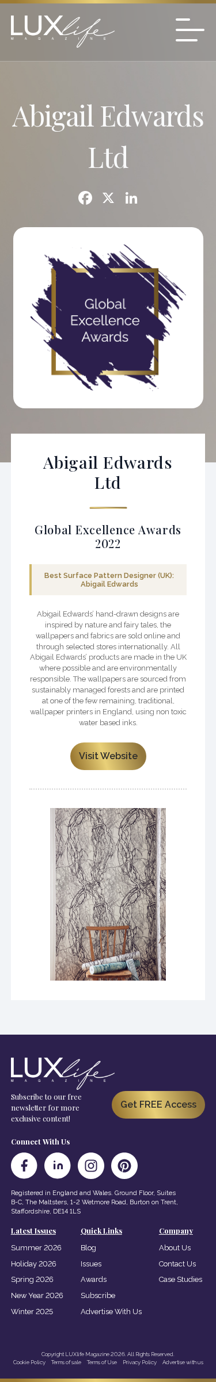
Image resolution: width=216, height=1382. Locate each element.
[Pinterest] (124, 1166)
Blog (88, 1247)
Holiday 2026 (33, 1264)
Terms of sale (66, 1362)
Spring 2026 (32, 1279)
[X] (108, 199)
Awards (94, 1279)
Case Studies (180, 1279)
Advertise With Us (111, 1311)
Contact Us (177, 1264)
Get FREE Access (158, 1104)
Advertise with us (182, 1362)
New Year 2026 (37, 1295)
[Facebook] (85, 199)
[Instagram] (91, 1166)
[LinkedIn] (57, 1166)
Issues (91, 1264)
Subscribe (98, 1295)
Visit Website (108, 756)
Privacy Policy (140, 1362)
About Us (175, 1247)
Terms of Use (102, 1362)
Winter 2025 (32, 1311)
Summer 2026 (36, 1247)
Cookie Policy (29, 1362)
